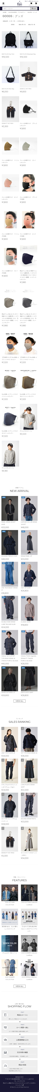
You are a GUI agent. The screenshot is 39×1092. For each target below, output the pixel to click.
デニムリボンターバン (8, 468)
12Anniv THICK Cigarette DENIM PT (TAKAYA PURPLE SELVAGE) (28, 658)
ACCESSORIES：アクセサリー (17, 12)
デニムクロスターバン (26, 431)
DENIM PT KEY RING (7, 123)
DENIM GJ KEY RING (25, 88)
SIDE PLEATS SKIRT (27, 692)
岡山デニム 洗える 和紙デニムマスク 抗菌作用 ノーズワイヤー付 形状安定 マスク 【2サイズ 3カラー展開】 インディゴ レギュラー (28, 275)
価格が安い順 (31, 24)
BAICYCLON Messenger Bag (28, 54)
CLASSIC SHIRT (26, 622)
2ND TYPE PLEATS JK (8, 753)
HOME (4, 12)
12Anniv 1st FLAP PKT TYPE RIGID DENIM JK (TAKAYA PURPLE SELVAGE (9, 658)
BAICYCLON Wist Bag (8, 88)
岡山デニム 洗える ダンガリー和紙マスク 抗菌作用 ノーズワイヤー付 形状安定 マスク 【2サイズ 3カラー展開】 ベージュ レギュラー (10, 318)
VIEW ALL (19, 701)
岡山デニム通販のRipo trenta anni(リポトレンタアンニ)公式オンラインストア (19, 1084)
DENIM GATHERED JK (8, 692)
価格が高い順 (22, 24)
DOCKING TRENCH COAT (9, 556)
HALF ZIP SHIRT (26, 588)
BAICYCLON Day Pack (8, 54)
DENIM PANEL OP (26, 556)
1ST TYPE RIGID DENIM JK (29, 753)
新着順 (12, 24)
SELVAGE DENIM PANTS (28, 818)
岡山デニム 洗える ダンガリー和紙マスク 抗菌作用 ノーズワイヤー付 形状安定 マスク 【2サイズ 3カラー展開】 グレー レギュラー (28, 318)
